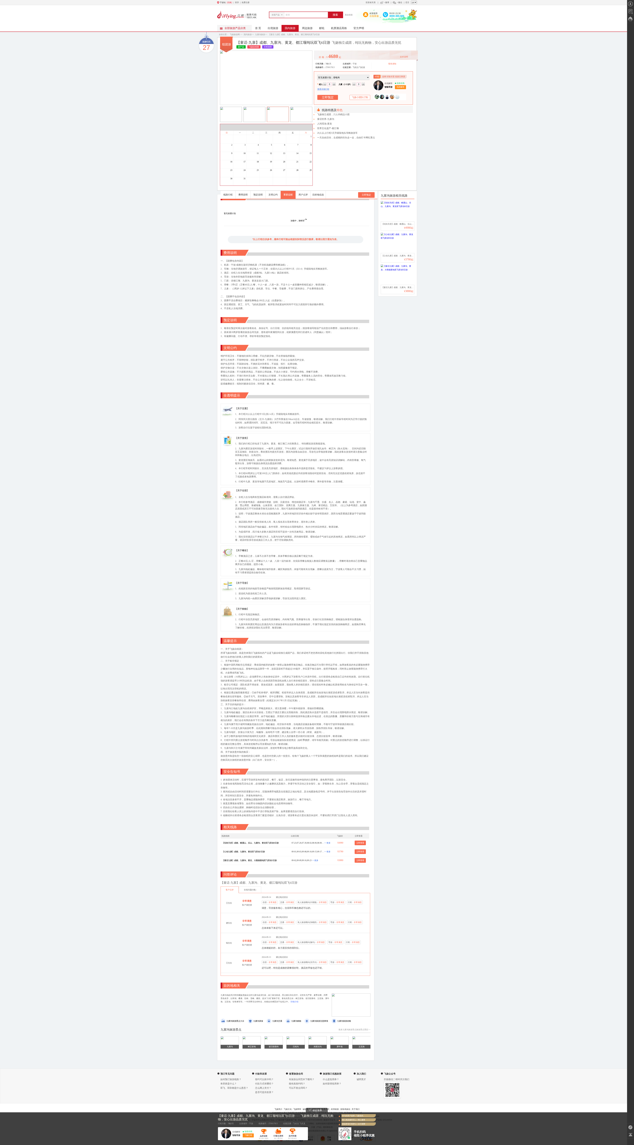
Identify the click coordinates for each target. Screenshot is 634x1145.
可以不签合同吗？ (298, 1088)
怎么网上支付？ (263, 1088)
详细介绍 (294, 1002)
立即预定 (366, 195)
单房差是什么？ (228, 1083)
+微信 (399, 2)
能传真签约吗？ (297, 1083)
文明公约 (273, 194)
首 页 (258, 28)
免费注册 (245, 2)
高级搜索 (349, 15)
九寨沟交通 (277, 1021)
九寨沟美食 (258, 1021)
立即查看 (360, 843)
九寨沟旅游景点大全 (235, 1021)
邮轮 (321, 28)
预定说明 (258, 194)
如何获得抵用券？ (332, 1083)
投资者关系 (371, 2)
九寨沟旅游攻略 (344, 1021)
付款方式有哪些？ (264, 1083)
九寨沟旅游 (260, 34)
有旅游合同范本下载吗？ (301, 1079)
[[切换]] (309, 2)
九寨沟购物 (296, 1021)
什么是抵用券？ (331, 1079)
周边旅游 (307, 28)
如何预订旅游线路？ (230, 1079)
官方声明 (358, 28)
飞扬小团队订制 (360, 97)
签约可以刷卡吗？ (264, 1079)
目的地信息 (318, 194)
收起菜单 (317, 1110)
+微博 (386, 2)
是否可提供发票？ (264, 1092)
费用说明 (243, 194)
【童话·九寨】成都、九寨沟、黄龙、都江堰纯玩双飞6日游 (294, 34)
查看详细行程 (323, 89)
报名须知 (392, 64)
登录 (237, 2)
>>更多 (327, 843)
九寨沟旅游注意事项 (319, 1021)
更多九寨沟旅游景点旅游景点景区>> (354, 1029)
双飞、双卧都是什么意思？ (234, 1088)
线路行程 (228, 194)
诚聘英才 (361, 1079)
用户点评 (303, 194)
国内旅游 (290, 28)
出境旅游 (273, 28)
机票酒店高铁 (339, 28)
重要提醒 (288, 194)
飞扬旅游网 (235, 34)
